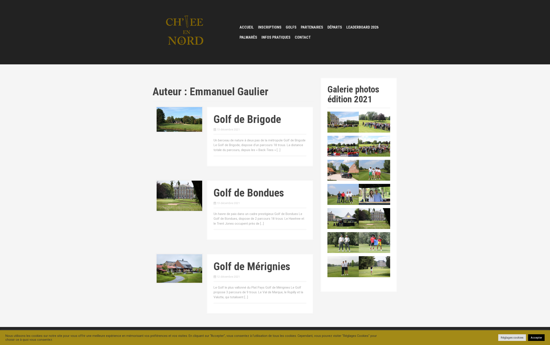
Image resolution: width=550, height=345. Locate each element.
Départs (334, 27)
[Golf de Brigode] (179, 119)
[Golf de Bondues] (179, 196)
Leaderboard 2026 (362, 27)
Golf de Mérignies (252, 266)
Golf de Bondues (249, 193)
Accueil (247, 27)
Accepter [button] (536, 337)
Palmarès (248, 37)
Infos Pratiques (275, 37)
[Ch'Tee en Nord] (186, 32)
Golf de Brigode (247, 119)
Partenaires (312, 27)
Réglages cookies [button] (512, 337)
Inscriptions (269, 27)
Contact (303, 37)
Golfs (291, 27)
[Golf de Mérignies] (179, 268)
